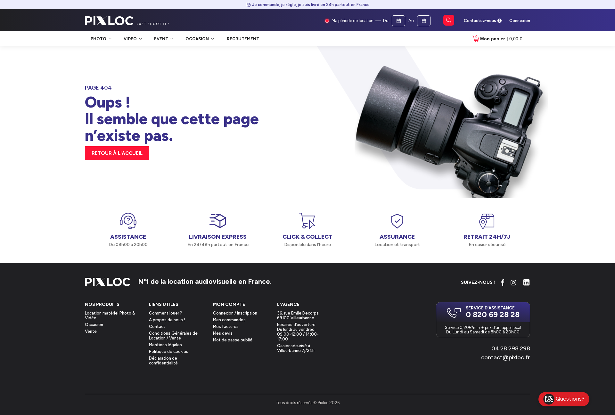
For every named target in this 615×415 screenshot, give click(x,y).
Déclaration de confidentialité (163, 360)
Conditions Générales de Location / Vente (173, 335)
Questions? (570, 398)
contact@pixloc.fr (505, 357)
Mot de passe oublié (232, 340)
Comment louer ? (165, 313)
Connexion (519, 20)
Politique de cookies (168, 351)
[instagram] (513, 282)
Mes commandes (229, 319)
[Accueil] (107, 282)
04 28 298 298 (510, 348)
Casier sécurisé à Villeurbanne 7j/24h (296, 348)
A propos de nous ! (167, 319)
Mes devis (223, 333)
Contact (157, 326)
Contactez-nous (480, 20)
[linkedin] (526, 282)
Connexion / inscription (235, 313)
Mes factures (226, 326)
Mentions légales (165, 344)
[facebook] (502, 282)
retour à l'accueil (117, 153)
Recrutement (243, 38)
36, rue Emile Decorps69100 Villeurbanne (298, 315)
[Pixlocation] (109, 20)
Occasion (94, 324)
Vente (91, 331)
